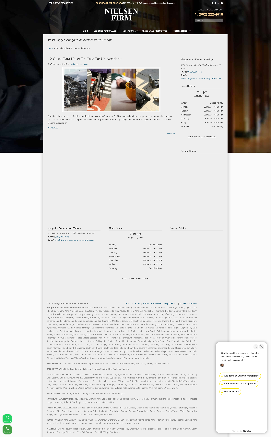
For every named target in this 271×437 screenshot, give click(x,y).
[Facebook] (213, 3)
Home (50, 48)
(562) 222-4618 (128, 3)
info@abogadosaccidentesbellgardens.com (156, 3)
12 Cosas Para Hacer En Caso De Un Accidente (85, 59)
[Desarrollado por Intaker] (247, 431)
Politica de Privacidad (152, 303)
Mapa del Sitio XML (188, 303)
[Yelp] (218, 3)
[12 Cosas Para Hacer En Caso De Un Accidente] (111, 90)
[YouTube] (221, 3)
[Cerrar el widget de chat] (261, 346)
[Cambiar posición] (255, 346)
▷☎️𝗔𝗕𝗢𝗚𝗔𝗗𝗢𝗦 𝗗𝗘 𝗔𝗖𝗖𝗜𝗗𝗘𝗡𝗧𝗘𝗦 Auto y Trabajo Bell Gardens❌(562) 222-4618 (135, 14)
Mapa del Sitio (170, 303)
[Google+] (215, 3)
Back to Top (171, 133)
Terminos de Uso (132, 303)
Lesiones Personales (79, 64)
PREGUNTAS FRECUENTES (61, 3)
